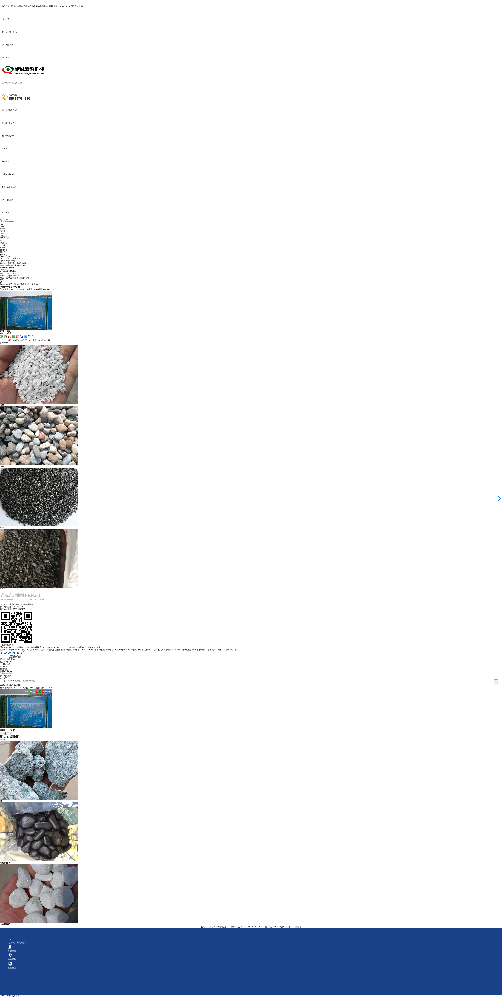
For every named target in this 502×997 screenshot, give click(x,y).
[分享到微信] (1, 336)
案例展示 (3, 666)
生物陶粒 (3, 250)
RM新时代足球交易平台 (9, 996)
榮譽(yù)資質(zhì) (7, 673)
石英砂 (2, 224)
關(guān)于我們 (6, 662)
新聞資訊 (3, 669)
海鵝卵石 (3, 243)
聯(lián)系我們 (5, 676)
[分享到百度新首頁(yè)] (22, 336)
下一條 (9, 733)
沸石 (2, 240)
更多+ (2, 740)
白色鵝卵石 (4, 236)
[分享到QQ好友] (5, 336)
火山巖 (2, 245)
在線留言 (3, 678)
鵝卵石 (2, 226)
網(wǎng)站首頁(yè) (22, 284)
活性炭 (2, 231)
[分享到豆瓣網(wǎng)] (13, 336)
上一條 (2, 733)
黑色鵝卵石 (4, 238)
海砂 (2, 233)
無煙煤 (2, 229)
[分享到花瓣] (17, 336)
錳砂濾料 (3, 247)
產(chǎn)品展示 (6, 664)
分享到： (26, 691)
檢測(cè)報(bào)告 (7, 671)
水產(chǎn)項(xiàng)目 (12, 340)
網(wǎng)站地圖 (94, 647)
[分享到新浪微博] (9, 336)
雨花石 (2, 252)
